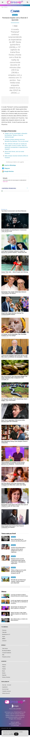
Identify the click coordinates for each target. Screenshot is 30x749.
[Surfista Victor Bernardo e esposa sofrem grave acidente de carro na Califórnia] (5, 546)
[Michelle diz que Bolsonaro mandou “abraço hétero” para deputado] (5, 579)
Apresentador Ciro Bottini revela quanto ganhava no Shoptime (18, 607)
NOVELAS (3, 645)
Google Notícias (9, 171)
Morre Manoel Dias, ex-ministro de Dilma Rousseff (18, 540)
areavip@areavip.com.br (15, 723)
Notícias (5, 7)
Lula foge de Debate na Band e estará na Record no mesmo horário (19, 595)
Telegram (7, 168)
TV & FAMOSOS (4, 626)
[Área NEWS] (15, 12)
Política (3, 597)
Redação (15, 25)
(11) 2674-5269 (15, 725)
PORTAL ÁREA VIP (5, 681)
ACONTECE (3, 661)
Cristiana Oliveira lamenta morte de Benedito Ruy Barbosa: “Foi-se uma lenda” (17, 140)
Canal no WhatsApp (10, 165)
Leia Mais (11, 734)
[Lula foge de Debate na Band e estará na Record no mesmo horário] (5, 596)
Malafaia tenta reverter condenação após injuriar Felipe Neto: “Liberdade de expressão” (18, 561)
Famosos (3, 609)
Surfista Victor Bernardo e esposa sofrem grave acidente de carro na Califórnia (18, 550)
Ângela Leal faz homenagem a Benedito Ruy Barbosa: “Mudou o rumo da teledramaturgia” (16, 135)
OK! (16, 734)
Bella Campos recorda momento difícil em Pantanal (16, 156)
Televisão (3, 615)
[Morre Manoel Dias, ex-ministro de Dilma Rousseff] (5, 538)
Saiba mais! (5, 181)
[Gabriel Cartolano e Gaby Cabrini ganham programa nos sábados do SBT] (5, 614)
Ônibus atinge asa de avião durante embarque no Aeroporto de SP (18, 571)
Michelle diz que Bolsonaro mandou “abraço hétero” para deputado (18, 581)
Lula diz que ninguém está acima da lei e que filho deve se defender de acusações (19, 602)
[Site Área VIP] (15, 2)
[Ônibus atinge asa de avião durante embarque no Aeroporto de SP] (5, 569)
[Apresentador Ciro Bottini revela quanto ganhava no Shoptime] (5, 608)
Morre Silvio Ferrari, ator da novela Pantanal (14, 152)
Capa (2, 7)
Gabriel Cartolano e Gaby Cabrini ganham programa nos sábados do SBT (19, 614)
